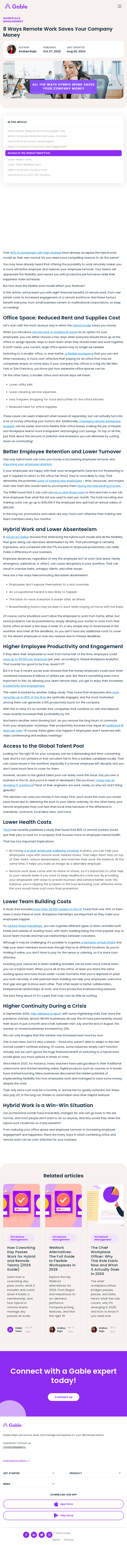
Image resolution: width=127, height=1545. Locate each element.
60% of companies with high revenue (35, 253)
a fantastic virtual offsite (97, 942)
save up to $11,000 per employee (25, 659)
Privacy (69, 1539)
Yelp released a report (45, 1014)
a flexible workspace (78, 353)
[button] (119, 6)
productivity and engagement (24, 686)
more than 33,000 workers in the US (57, 909)
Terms (56, 1539)
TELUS (7, 830)
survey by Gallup (17, 537)
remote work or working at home (54, 332)
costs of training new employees (59, 481)
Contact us (63, 1397)
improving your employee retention (27, 464)
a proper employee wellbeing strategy (51, 851)
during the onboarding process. (99, 486)
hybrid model (82, 325)
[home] (16, 6)
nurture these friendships (24, 926)
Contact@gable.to (14, 1447)
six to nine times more (69, 492)
